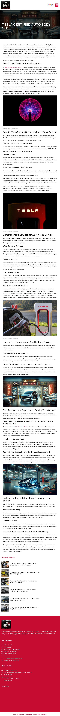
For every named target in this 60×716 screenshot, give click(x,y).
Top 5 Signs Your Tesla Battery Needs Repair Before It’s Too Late (23, 581)
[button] (56, 5)
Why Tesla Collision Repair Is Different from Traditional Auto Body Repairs (23, 590)
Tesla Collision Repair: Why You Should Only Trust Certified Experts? (25, 573)
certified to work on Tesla (20, 427)
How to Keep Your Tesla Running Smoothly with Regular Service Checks (24, 608)
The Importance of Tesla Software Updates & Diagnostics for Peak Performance (24, 564)
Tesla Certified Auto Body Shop (12, 67)
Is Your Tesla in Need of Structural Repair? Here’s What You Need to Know (25, 599)
